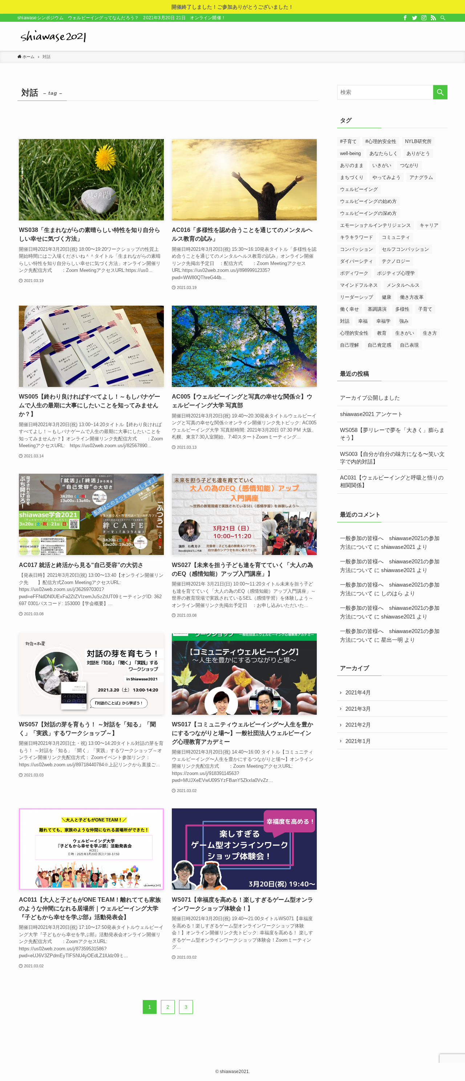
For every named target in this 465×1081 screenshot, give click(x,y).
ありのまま (352, 165)
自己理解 (349, 345)
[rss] (433, 18)
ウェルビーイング (359, 189)
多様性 (402, 309)
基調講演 (377, 309)
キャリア (429, 225)
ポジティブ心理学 (396, 273)
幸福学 (383, 321)
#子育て (348, 141)
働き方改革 (412, 297)
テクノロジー (396, 261)
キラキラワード (356, 237)
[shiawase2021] (53, 36)
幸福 (363, 321)
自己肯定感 (379, 345)
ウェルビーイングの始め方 (368, 201)
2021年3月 (358, 709)
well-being (350, 153)
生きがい (404, 333)
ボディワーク (354, 273)
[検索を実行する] (440, 92)
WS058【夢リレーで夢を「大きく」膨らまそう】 (392, 434)
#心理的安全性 (380, 141)
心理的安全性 (354, 333)
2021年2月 (358, 725)
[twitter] (414, 18)
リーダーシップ (356, 297)
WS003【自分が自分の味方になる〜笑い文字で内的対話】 (392, 458)
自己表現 (409, 345)
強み (404, 321)
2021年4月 (358, 692)
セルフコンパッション (405, 249)
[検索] (443, 18)
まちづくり (352, 177)
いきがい (381, 165)
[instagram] (424, 18)
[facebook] (405, 18)
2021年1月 (358, 741)
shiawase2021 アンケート (371, 414)
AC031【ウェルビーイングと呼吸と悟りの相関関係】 (392, 481)
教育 (382, 333)
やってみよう (386, 177)
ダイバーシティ (356, 261)
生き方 (430, 333)
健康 (386, 297)
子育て (425, 309)
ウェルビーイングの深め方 (368, 213)
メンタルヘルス (403, 285)
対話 (344, 321)
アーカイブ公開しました (370, 398)
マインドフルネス (359, 285)
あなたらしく (383, 153)
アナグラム (421, 177)
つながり (409, 165)
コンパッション (356, 249)
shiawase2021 (398, 547)
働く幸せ (349, 309)
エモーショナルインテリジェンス (375, 225)
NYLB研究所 (418, 141)
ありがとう (418, 153)
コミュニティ (396, 237)
